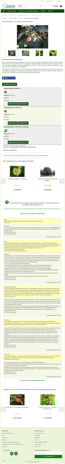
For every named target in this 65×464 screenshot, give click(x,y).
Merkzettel (59, 1)
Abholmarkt (37, 435)
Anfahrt (36, 440)
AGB (3, 435)
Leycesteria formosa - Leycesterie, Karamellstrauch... (48, 408)
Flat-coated (37, 446)
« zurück (10, 18)
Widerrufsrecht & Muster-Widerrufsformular (12, 444)
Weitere (50, 11)
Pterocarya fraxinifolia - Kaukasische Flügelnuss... (47, 179)
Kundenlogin (50, 1)
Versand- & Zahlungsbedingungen (28, 11)
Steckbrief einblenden (9, 84)
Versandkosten (22, 145)
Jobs (3, 11)
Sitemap (4, 446)
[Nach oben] (60, 461)
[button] (9, 78)
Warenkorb (13, 103)
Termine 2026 (38, 444)
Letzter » (21, 18)
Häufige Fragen (11, 11)
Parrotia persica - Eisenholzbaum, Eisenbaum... (17, 407)
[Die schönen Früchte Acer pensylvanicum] (32, 36)
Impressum (5, 437)
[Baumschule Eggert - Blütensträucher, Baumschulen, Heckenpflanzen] (8, 6)
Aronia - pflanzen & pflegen (41, 442)
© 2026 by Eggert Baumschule (32, 461)
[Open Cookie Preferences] (3, 461)
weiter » (15, 18)
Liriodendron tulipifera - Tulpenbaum (17, 179)
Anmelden (39, 158)
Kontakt (43, 11)
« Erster (4, 18)
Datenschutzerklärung (7, 433)
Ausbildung (37, 437)
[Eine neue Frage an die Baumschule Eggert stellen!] (32, 213)
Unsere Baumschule (39, 433)
